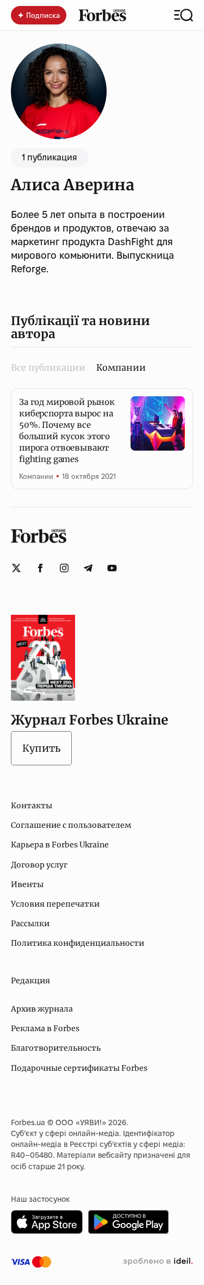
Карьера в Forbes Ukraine (60, 845)
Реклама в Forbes (45, 1028)
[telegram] (88, 568)
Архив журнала (42, 1009)
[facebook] (40, 568)
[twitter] (16, 568)
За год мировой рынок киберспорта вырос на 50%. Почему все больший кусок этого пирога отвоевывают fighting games (67, 430)
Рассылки (30, 923)
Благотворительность (56, 1048)
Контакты (31, 805)
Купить (41, 748)
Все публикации (48, 367)
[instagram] (64, 568)
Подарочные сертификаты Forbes (79, 1068)
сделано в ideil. (157, 1261)
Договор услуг (39, 865)
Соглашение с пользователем (71, 825)
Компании (36, 476)
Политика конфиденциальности (77, 943)
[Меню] (183, 15)
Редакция (30, 980)
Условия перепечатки (55, 904)
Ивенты (27, 884)
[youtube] (112, 568)
